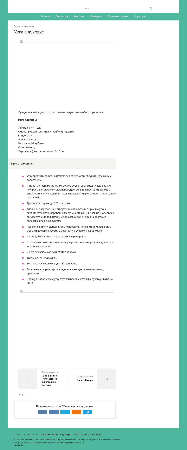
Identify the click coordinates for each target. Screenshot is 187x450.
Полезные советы (118, 16)
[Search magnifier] (151, 9)
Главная (45, 16)
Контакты (18, 445)
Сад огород (140, 16)
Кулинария (96, 16)
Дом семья (62, 16)
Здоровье (79, 16)
